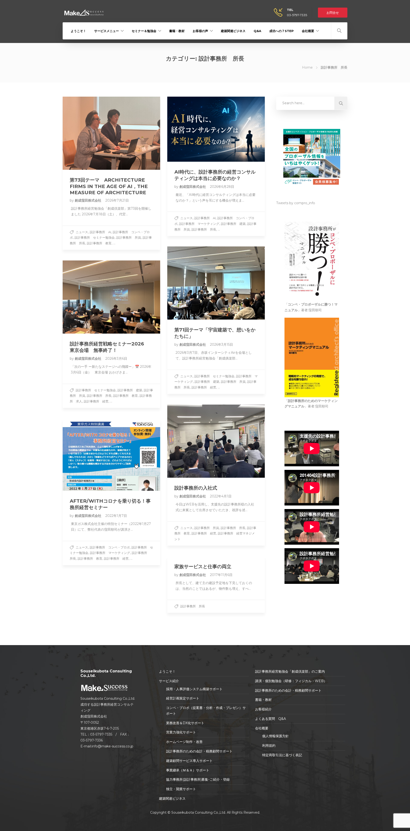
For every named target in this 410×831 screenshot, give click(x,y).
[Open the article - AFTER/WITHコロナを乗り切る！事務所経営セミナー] (111, 455)
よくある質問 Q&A (270, 719)
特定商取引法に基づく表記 (282, 755)
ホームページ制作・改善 (184, 742)
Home (307, 67)
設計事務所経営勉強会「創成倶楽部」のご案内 (290, 671)
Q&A (257, 31)
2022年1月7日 (116, 516)
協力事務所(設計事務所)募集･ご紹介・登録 (198, 779)
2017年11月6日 (221, 575)
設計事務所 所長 (203, 229)
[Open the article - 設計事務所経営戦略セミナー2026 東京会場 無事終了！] (111, 297)
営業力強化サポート (181, 732)
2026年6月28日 (222, 186)
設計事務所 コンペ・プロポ (110, 547)
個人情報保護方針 (275, 736)
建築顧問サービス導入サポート (189, 761)
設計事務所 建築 (233, 224)
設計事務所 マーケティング (199, 224)
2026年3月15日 (221, 344)
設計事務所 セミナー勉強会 (95, 237)
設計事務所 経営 (203, 387)
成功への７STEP (281, 31)
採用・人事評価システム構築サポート (194, 689)
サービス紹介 (169, 681)
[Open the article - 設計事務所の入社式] (216, 441)
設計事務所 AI (100, 232)
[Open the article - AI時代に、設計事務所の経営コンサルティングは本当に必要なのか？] (216, 129)
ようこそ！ (78, 31)
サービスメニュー (106, 31)
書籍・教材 (177, 31)
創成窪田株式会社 (88, 200)
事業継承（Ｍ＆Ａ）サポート (187, 770)
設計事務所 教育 (99, 243)
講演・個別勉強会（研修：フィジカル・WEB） (291, 681)
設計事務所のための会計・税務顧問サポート (199, 751)
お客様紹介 (263, 709)
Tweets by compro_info (295, 203)
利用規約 (268, 745)
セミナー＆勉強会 (144, 31)
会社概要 (308, 31)
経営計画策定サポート (182, 698)
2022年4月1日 (221, 496)
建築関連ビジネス (233, 31)
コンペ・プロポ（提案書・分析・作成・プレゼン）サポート (206, 711)
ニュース (82, 232)
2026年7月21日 (117, 200)
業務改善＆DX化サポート (185, 723)
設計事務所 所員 (128, 237)
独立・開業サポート (181, 789)
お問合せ (332, 12)
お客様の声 (200, 31)
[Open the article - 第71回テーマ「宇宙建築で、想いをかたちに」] (216, 283)
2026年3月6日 (116, 358)
